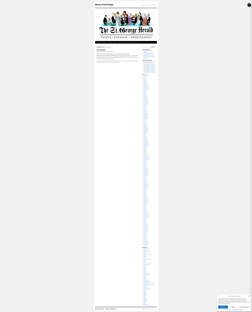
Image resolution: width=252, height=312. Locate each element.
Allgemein (145, 249)
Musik (144, 286)
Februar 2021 (145, 153)
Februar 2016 (145, 224)
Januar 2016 (145, 226)
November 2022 (146, 128)
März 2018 (145, 195)
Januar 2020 (145, 169)
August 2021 (145, 146)
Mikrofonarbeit (145, 282)
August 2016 (145, 217)
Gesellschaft (110, 60)
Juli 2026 (144, 76)
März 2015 (145, 237)
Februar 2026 (145, 82)
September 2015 (146, 230)
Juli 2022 (144, 133)
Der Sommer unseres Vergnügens (148, 55)
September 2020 (146, 159)
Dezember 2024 (145, 99)
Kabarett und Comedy (146, 273)
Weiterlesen (111, 58)
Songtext (144, 301)
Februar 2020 (145, 168)
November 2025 (146, 86)
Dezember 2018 (145, 184)
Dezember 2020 (145, 156)
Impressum (241, 309)
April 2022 (145, 137)
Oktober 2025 (145, 87)
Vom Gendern (101, 50)
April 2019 (145, 179)
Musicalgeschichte (146, 285)
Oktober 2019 (145, 172)
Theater (144, 303)
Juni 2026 (145, 77)
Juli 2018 (144, 190)
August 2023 (145, 118)
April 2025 (145, 94)
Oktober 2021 (145, 144)
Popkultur (145, 294)
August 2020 (145, 160)
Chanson (144, 255)
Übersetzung (145, 304)
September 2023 (146, 117)
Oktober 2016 (145, 215)
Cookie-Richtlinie (228, 309)
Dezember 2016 (145, 213)
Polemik (144, 293)
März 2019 (145, 181)
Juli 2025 (144, 91)
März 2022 (145, 138)
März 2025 (145, 95)
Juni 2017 (145, 205)
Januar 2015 (145, 240)
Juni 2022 (145, 134)
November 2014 (146, 242)
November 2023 (146, 114)
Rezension (145, 299)
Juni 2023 (145, 120)
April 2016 (145, 222)
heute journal (108, 62)
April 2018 (145, 194)
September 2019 (146, 173)
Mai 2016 (144, 221)
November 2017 (146, 199)
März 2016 (145, 223)
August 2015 (145, 231)
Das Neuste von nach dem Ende (148, 53)
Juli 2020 (144, 162)
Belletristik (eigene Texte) (147, 250)
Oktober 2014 (145, 243)
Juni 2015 (145, 234)
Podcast (144, 292)
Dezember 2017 (145, 198)
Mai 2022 (144, 136)
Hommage (145, 267)
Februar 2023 (145, 125)
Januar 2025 (145, 98)
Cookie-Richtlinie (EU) (132, 42)
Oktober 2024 (145, 101)
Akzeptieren (223, 307)
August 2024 (145, 104)
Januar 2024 (145, 112)
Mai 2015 (144, 235)
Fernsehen (105, 60)
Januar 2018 (145, 197)
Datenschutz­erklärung (235, 309)
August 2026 (145, 75)
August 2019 (145, 175)
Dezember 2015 (145, 227)
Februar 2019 (145, 182)
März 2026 (145, 81)
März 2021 (145, 152)
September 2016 (146, 216)
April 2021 (145, 151)
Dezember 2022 (145, 127)
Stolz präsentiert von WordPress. (149, 308)
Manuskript (145, 278)
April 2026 (145, 80)
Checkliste (145, 256)
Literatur (144, 276)
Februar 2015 (145, 239)
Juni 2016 (145, 220)
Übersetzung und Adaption (147, 305)
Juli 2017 (144, 204)
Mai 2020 (144, 164)
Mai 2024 (144, 107)
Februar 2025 (145, 96)
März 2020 (145, 166)
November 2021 (146, 143)
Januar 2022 (145, 140)
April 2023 (145, 122)
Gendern (130, 60)
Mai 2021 (144, 150)
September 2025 (146, 88)
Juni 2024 (145, 106)
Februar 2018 (145, 196)
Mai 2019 (144, 178)
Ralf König (145, 298)
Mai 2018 (144, 192)
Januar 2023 (145, 126)
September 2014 (146, 244)
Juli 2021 (144, 147)
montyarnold (112, 51)
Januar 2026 (145, 83)
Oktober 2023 (145, 115)
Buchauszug (145, 252)
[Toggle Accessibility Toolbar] (249, 5)
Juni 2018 (145, 191)
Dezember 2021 (145, 141)
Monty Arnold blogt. (104, 4)
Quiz (144, 297)
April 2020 (145, 165)
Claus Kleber (126, 60)
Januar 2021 (145, 154)
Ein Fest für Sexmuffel (146, 54)
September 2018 (146, 188)
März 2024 (145, 109)
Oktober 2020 (145, 158)
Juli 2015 (144, 233)
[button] (249, 296)
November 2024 (146, 100)
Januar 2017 (145, 211)
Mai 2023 (144, 121)
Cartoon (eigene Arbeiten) (147, 254)
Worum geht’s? (104, 42)
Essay (144, 260)
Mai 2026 (144, 79)
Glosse (144, 266)
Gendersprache (135, 60)
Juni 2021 (145, 149)
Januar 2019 (145, 183)
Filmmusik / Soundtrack (147, 263)
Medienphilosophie (146, 281)
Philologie (114, 60)
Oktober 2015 (145, 229)
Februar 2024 (145, 111)
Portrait (144, 295)
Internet (144, 272)
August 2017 (145, 203)
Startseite (98, 42)
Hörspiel (144, 271)
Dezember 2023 (145, 113)
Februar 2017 (145, 210)
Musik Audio (145, 287)
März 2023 (145, 124)
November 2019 (146, 171)
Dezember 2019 (145, 170)
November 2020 (146, 157)
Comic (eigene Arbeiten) (147, 259)
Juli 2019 (144, 176)
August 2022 (145, 132)
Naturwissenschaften (146, 288)
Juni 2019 (145, 177)
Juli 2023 (144, 119)
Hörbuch (144, 268)
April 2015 (145, 236)
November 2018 (146, 185)
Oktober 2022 (145, 130)
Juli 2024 (144, 105)
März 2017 (145, 209)
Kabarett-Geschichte (146, 274)
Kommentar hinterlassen (115, 62)
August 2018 (145, 189)
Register (110, 42)
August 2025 (145, 89)
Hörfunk (144, 269)
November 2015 (146, 228)
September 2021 (146, 145)
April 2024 (145, 108)
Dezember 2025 (145, 85)
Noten (144, 289)
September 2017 (146, 202)
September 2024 (146, 102)
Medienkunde (145, 280)
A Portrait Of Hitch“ (146, 248)
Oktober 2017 (145, 201)
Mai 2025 (144, 93)
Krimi (144, 275)
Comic (144, 258)
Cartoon (144, 253)
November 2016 (146, 214)
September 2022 (146, 131)
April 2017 (145, 208)
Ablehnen (233, 307)
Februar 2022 (145, 139)
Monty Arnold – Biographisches (148, 284)
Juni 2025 (145, 92)
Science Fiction (145, 300)
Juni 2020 (145, 163)
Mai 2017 (144, 207)
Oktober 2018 (145, 186)
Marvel (144, 279)
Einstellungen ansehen (244, 307)
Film (144, 262)
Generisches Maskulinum (101, 62)
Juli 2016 (144, 218)
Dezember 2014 (145, 241)
